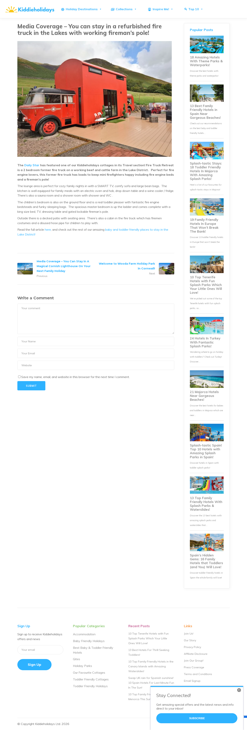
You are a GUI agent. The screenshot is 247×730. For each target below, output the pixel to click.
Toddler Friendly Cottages (91, 679)
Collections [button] (124, 9)
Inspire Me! (161, 9)
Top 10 (193, 9)
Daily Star (31, 165)
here (48, 229)
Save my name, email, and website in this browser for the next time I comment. (75, 377)
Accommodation (84, 634)
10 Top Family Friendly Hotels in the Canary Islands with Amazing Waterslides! (150, 666)
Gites (76, 659)
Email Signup (192, 681)
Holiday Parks (82, 666)
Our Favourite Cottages (89, 672)
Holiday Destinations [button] (82, 9)
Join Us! (188, 633)
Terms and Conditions (198, 674)
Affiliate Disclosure (195, 654)
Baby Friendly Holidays (89, 641)
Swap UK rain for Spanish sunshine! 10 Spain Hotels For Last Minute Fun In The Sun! (151, 682)
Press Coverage (194, 667)
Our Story (190, 640)
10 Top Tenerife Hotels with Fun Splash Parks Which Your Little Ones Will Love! (148, 638)
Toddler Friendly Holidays (90, 686)
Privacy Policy (192, 647)
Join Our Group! (193, 660)
